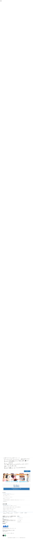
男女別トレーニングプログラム (6, 498)
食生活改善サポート (5, 501)
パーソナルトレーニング (20, 517)
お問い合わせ (4, 513)
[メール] (5, 535)
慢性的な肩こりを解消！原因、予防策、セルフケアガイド (9, 508)
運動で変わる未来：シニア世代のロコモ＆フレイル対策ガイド (10, 511)
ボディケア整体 (19, 520)
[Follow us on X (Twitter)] (3, 535)
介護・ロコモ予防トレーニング (6, 495)
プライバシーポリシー (10, 513)
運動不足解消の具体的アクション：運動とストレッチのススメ (10, 505)
